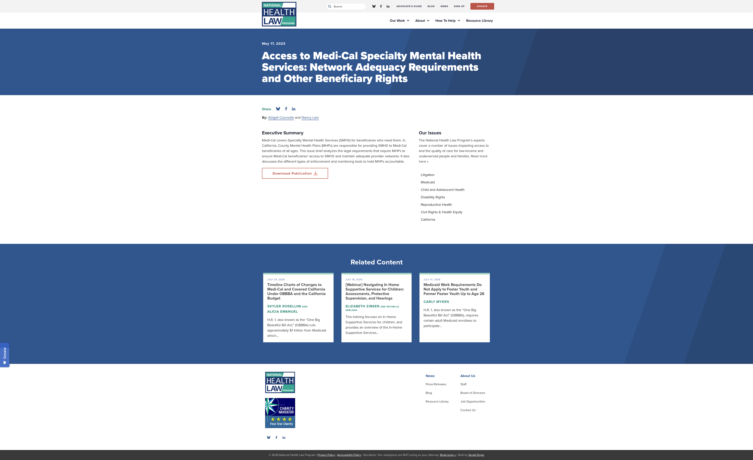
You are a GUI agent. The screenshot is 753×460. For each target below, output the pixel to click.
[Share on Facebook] (286, 109)
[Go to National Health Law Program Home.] (279, 14)
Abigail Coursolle (281, 117)
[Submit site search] (329, 6)
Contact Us (468, 410)
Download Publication (292, 173)
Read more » (448, 455)
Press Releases (436, 384)
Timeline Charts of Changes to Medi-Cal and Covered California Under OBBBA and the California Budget (296, 291)
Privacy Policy (326, 455)
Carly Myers (436, 302)
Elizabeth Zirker (363, 306)
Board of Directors (472, 393)
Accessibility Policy (349, 455)
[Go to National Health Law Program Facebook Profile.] (381, 6)
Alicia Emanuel (282, 311)
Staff (463, 384)
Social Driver (476, 455)
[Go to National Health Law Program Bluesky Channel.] (373, 6)
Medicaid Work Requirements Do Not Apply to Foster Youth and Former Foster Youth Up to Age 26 (454, 289)
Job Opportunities (472, 402)
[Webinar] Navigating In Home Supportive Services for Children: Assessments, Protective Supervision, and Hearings (375, 291)
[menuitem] (409, 6)
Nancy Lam (310, 117)
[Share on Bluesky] (278, 109)
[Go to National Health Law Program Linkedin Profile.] (388, 6)
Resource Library (437, 402)
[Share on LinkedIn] (293, 109)
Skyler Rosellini (284, 306)
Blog (429, 393)
